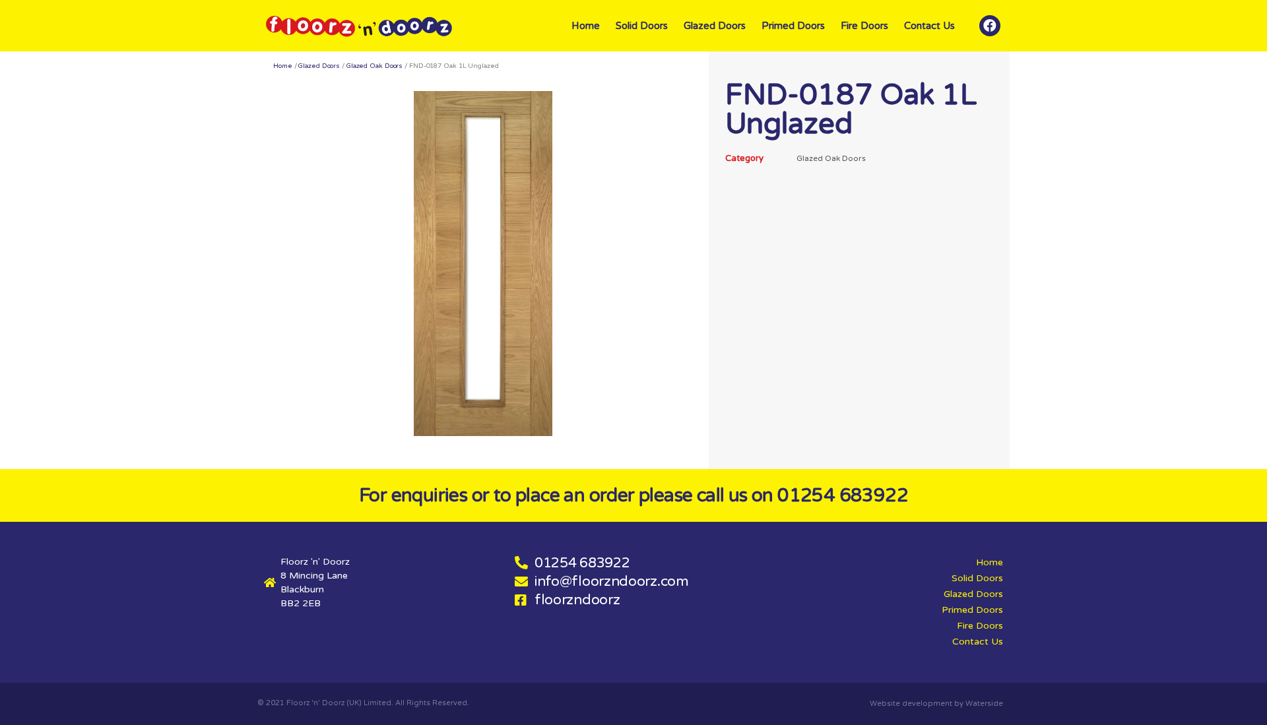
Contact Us (929, 26)
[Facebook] (989, 25)
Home (585, 26)
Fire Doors (864, 26)
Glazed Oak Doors (374, 66)
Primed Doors (793, 26)
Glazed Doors (715, 26)
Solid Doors (642, 26)
